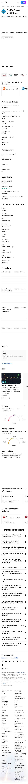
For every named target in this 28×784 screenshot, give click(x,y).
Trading (3, 760)
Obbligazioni (4, 701)
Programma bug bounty (20, 754)
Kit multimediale (18, 729)
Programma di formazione (18, 780)
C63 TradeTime (18, 737)
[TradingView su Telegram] (20, 661)
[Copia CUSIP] (10, 252)
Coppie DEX (4, 706)
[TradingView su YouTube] (10, 661)
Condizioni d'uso (19, 742)
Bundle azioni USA (19, 715)
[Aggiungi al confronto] (17, 89)
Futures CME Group (19, 712)
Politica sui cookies (19, 748)
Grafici (3, 693)
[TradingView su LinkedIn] (17, 661)
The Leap (17, 707)
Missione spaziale (19, 723)
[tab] (16, 272)
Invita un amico (5, 750)
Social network (5, 747)
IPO (2, 725)
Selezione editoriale (6, 763)
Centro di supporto (19, 726)
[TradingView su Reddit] (2, 665)
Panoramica (17, 702)
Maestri (3, 769)
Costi (16, 694)
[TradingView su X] (2, 661)
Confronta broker (19, 706)
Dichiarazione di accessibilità (18, 750)
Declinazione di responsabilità (18, 744)
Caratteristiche (18, 693)
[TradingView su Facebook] (6, 661)
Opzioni (3, 733)
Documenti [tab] (19, 32)
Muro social (4, 749)
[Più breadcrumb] (8, 6)
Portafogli (3, 729)
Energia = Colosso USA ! (9, 385)
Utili (2, 722)
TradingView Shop (19, 734)
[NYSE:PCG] (3, 382)
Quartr (4, 683)
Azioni (2, 697)
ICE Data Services (20, 672)
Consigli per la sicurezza (21, 753)
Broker (16, 704)
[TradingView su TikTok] (24, 661)
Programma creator (6, 752)
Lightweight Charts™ (20, 765)
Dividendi (3, 723)
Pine (2, 707)
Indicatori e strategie (6, 768)
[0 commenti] (8, 398)
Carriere (17, 728)
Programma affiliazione (20, 778)
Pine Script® (4, 736)
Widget (16, 762)
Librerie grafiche (19, 764)
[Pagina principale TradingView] (5, 2)
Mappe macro (4, 734)
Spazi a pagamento (6, 773)
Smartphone (4, 741)
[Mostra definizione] (18, 105)
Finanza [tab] (12, 32)
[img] (23, 16)
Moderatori (4, 755)
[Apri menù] (2, 2)
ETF (2, 699)
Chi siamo (17, 721)
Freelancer (4, 771)
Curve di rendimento (6, 731)
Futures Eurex (18, 714)
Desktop (3, 742)
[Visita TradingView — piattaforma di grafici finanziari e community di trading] (7, 66)
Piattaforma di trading (20, 768)
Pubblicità (17, 774)
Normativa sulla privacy (20, 746)
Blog (16, 724)
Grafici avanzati (18, 767)
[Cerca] (17, 2)
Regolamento (4, 753)
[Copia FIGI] (13, 257)
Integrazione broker (19, 776)
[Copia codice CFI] (7, 262)
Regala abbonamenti (20, 698)
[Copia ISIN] (12, 247)
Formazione (4, 761)
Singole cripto (4, 702)
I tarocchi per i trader (20, 736)
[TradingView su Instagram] (13, 661)
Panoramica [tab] (4, 32)
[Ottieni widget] (25, 405)
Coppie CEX (4, 704)
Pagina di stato (18, 756)
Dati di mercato (18, 696)
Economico (4, 720)
